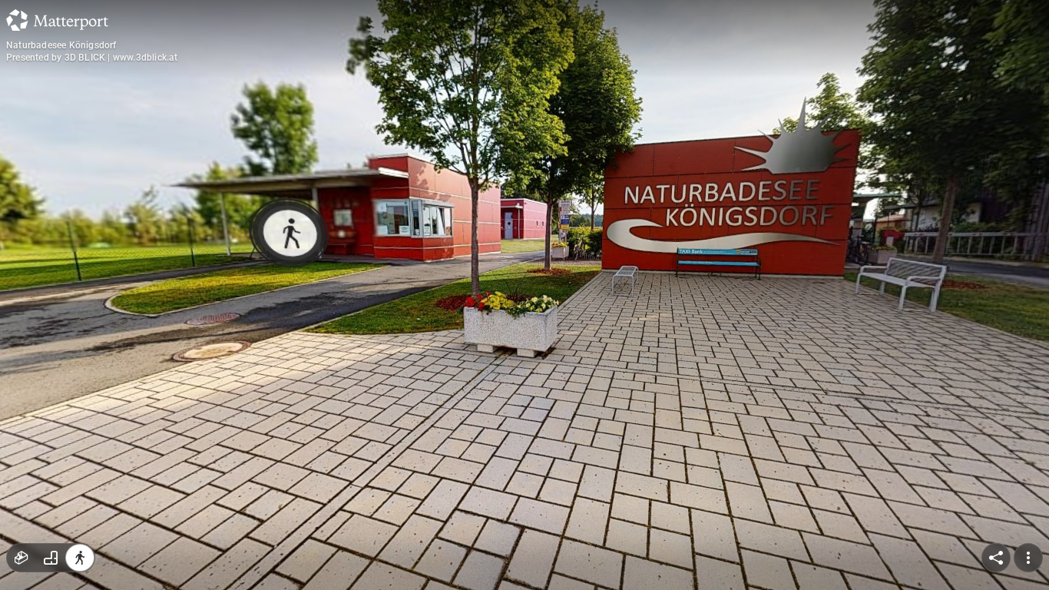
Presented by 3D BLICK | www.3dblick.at (92, 57)
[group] (50, 557)
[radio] (21, 558)
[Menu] (1028, 557)
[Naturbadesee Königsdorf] (524, 295)
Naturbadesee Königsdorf (61, 45)
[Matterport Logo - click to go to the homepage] (57, 20)
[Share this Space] (996, 557)
